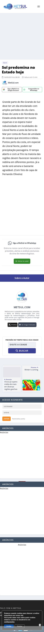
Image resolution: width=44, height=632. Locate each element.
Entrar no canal (23, 261)
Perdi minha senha (18, 419)
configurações (9, 622)
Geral (5, 63)
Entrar (6, 419)
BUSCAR (23, 350)
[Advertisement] (22, 36)
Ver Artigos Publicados (28, 325)
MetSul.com (13, 83)
